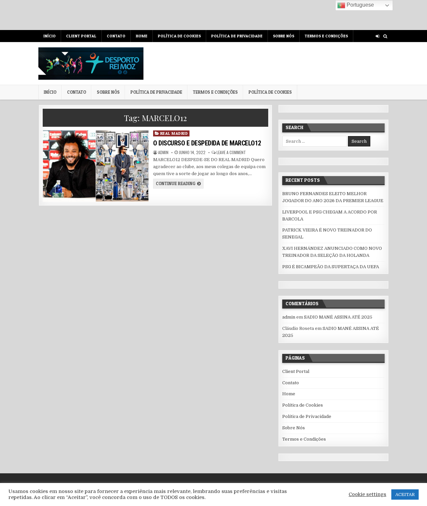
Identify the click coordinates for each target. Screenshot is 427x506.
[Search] (385, 36)
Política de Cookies (179, 35)
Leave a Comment (231, 152)
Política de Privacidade (237, 35)
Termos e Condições (326, 35)
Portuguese (359, 5)
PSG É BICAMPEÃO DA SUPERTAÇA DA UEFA (330, 266)
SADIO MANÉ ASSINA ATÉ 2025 (338, 317)
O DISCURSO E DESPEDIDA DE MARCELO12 (207, 143)
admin (163, 152)
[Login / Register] (377, 36)
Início (49, 35)
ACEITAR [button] (405, 494)
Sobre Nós (283, 35)
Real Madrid (174, 133)
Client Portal (81, 35)
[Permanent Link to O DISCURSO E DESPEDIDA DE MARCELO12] (95, 166)
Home (141, 35)
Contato (116, 35)
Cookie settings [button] (367, 494)
